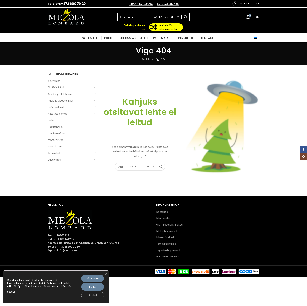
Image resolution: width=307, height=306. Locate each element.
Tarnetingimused (166, 243)
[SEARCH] (186, 17)
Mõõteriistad (55, 139)
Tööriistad (54, 153)
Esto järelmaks (168, 3)
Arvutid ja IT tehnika (60, 94)
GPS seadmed (56, 107)
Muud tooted (55, 146)
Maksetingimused (166, 230)
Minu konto (163, 218)
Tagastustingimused (168, 250)
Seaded (92, 295)
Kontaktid (162, 211)
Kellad (51, 120)
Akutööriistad (56, 87)
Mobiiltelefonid (57, 133)
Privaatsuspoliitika (167, 256)
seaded (11, 291)
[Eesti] (256, 37)
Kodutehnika (55, 126)
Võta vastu (93, 278)
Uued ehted (54, 159)
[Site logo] (66, 16)
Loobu (92, 286)
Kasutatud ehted (57, 113)
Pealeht (146, 59)
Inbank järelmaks (141, 3)
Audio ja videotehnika (60, 100)
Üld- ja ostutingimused (169, 224)
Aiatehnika (54, 80)
